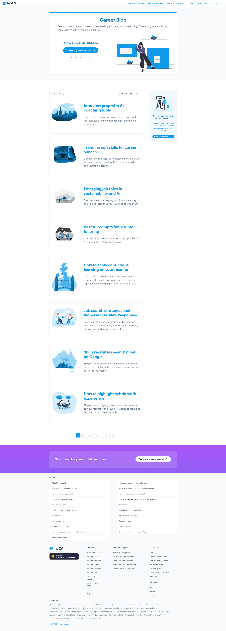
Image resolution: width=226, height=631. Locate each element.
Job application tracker (93, 584)
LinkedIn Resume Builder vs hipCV (109, 608)
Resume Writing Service (159, 561)
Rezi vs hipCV (69, 615)
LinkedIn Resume (125, 526)
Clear (137, 93)
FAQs (152, 596)
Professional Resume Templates (125, 565)
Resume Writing (125, 521)
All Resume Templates (121, 553)
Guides (191, 3)
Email (152, 588)
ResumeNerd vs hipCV (152, 615)
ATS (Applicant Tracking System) (64, 510)
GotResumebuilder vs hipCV (127, 612)
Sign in (218, 3)
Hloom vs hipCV (101, 615)
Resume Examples (136, 3)
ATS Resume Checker (60, 526)
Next (113, 435)
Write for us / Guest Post (159, 573)
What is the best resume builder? (132, 510)
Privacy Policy (155, 569)
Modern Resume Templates (123, 569)
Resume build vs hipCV (128, 605)
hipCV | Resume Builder (59, 624)
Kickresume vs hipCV (57, 612)
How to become (58, 521)
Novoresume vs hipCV (89, 605)
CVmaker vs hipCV (116, 615)
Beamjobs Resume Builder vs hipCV (86, 618)
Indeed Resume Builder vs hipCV (81, 608)
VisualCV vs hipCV (131, 608)
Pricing (208, 3)
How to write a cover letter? (62, 499)
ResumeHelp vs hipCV (133, 615)
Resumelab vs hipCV (148, 612)
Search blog (126, 93)
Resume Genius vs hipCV (148, 605)
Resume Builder (93, 557)
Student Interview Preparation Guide (133, 532)
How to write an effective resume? (65, 488)
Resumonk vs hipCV (75, 612)
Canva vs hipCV (55, 605)
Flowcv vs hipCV (164, 612)
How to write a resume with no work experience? (137, 499)
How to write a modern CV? (62, 494)
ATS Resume (56, 516)
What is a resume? (59, 483)
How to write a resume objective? (132, 494)
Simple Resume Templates (123, 561)
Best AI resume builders (128, 516)
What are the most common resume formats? (136, 488)
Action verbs (124, 505)
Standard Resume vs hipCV (60, 618)
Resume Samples (155, 3)
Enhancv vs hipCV (92, 612)
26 (107, 435)
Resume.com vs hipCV (108, 605)
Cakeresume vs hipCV (148, 608)
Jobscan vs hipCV (107, 612)
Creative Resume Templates (124, 557)
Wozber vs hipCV (56, 615)
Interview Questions (59, 537)
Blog (200, 3)
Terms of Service (156, 565)
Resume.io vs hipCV (71, 605)
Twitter (152, 592)
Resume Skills (92, 573)
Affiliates (153, 577)
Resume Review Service (159, 557)
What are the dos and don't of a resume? (134, 483)
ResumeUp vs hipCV (85, 615)
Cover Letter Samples (91, 578)
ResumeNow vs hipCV (57, 608)
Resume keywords (59, 505)
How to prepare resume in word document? (68, 532)
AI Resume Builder (94, 553)
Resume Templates (175, 3)
